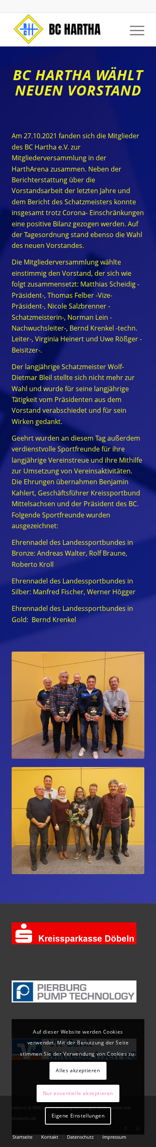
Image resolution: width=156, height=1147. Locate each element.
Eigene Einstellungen (78, 1115)
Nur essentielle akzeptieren (78, 1093)
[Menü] (132, 29)
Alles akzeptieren (78, 1070)
